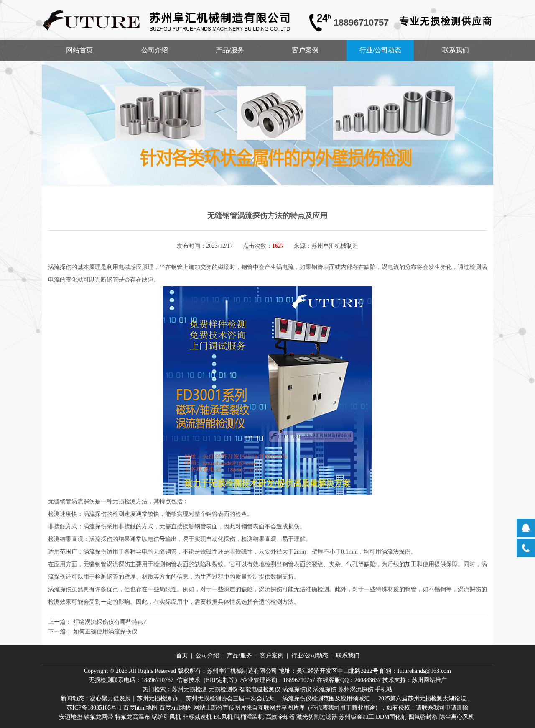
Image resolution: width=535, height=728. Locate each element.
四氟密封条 (423, 717)
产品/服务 (230, 50)
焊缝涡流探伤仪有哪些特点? (109, 622)
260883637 (367, 680)
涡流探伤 (324, 689)
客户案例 (305, 50)
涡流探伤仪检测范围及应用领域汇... (328, 698)
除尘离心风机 (456, 717)
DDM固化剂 (391, 717)
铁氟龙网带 (98, 717)
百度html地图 (140, 708)
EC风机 (223, 717)
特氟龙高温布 (132, 717)
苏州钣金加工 (356, 717)
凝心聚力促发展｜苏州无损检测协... (136, 698)
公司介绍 (154, 50)
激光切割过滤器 (316, 717)
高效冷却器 (280, 717)
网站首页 (79, 50)
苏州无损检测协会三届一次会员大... (232, 698)
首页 (182, 655)
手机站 (383, 689)
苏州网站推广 (429, 680)
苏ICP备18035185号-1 (94, 708)
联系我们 (455, 50)
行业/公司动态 (380, 50)
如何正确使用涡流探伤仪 (105, 631)
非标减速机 (197, 717)
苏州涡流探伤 (355, 689)
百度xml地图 (175, 708)
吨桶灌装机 (249, 717)
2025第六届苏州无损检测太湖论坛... (424, 698)
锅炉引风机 (166, 717)
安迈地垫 (70, 717)
